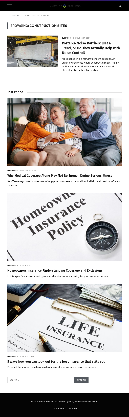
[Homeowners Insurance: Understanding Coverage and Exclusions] (64, 227)
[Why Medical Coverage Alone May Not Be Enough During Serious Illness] (64, 132)
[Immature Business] (64, 6)
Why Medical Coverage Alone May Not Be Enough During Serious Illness (59, 176)
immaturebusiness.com (86, 401)
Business (66, 38)
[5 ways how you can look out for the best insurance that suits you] (64, 318)
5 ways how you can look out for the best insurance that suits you (56, 362)
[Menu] (9, 6)
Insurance (12, 171)
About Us (73, 408)
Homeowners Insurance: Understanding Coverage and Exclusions (55, 270)
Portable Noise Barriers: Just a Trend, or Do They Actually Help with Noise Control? (91, 48)
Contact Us (59, 408)
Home (26, 15)
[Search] (120, 6)
